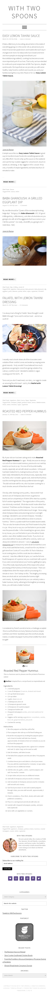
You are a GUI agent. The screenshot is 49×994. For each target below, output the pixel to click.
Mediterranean (40, 402)
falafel (19, 402)
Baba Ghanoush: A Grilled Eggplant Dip (22, 200)
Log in (29, 990)
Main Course (21, 400)
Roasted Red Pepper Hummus (24, 411)
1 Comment (23, 205)
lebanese (14, 291)
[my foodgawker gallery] (24, 943)
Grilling (15, 287)
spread (20, 291)
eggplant (5, 291)
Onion (4, 404)
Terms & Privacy (16, 988)
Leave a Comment (25, 39)
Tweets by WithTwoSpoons (12, 913)
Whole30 (41, 291)
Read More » (9, 182)
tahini (17, 191)
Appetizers (13, 400)
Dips (11, 287)
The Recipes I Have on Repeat (14, 952)
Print (26, 666)
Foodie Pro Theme (30, 988)
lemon (34, 402)
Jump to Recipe (8, 150)
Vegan (27, 400)
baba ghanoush (39, 289)
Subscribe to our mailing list (12, 860)
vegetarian (34, 291)
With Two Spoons (24, 12)
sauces (13, 191)
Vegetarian (33, 400)
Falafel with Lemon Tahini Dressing (22, 300)
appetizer (13, 289)
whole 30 (21, 287)
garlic (10, 291)
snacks (12, 831)
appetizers (14, 829)
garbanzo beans (26, 402)
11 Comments (24, 305)
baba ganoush (29, 289)
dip (45, 289)
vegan (29, 291)
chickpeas (14, 402)
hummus (37, 829)
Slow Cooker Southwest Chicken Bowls (18, 955)
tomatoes (14, 404)
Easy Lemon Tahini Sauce (21, 36)
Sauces (12, 189)
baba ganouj (20, 289)
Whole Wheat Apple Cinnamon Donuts (18, 965)
